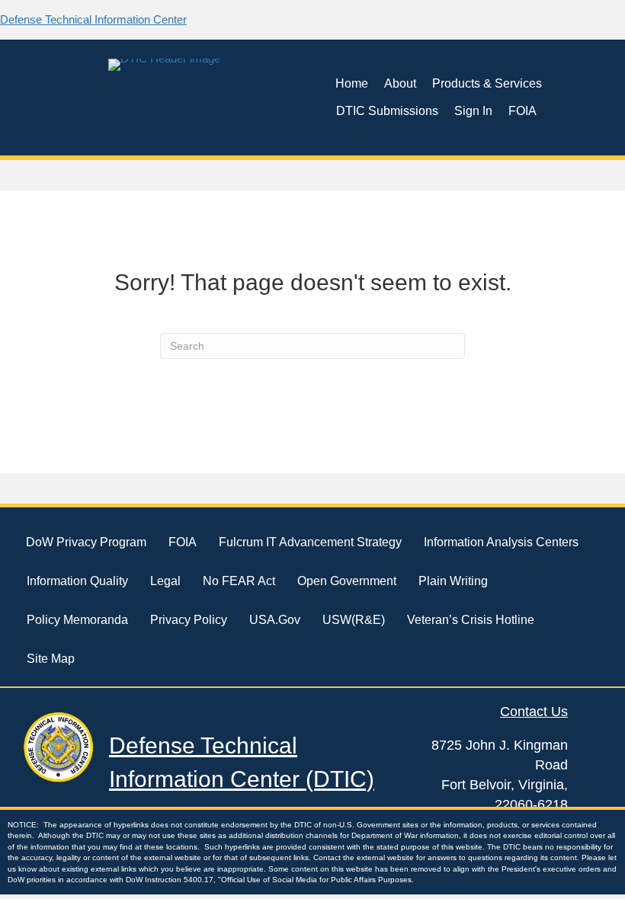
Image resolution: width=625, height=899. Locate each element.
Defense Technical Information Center (93, 19)
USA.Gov (274, 619)
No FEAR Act (239, 580)
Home (351, 83)
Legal (165, 580)
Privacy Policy (188, 619)
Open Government (346, 580)
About (400, 83)
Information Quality (77, 580)
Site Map (51, 658)
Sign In (473, 110)
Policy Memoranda (77, 619)
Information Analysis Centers (501, 542)
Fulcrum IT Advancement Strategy (310, 542)
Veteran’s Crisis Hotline (470, 619)
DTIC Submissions (387, 110)
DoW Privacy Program (86, 542)
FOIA (522, 110)
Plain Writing (453, 580)
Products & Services (487, 83)
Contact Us (534, 711)
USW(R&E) (353, 619)
